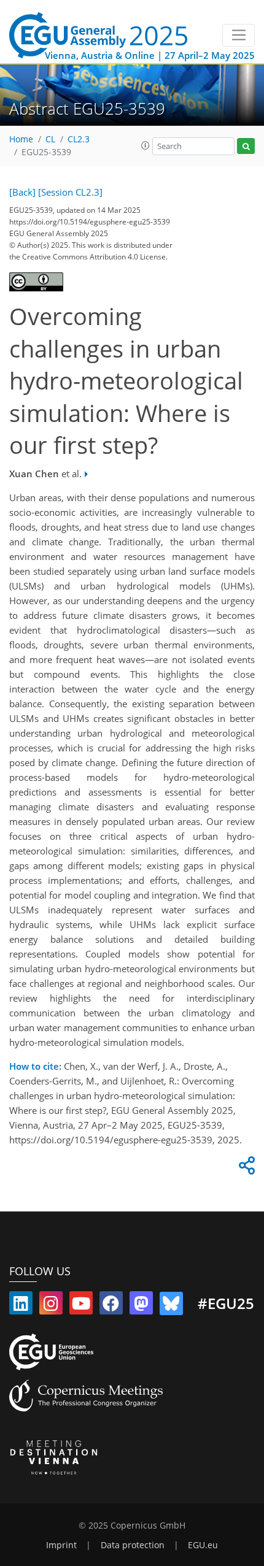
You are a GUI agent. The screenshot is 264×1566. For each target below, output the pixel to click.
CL (50, 139)
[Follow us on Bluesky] (171, 1306)
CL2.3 (79, 139)
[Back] (22, 192)
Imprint (61, 1545)
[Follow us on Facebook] (111, 1306)
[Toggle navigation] (238, 35)
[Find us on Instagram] (51, 1306)
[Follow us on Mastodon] (141, 1306)
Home (21, 139)
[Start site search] (246, 146)
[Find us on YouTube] (81, 1306)
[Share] (245, 1168)
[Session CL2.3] (70, 192)
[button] (145, 145)
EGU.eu (203, 1545)
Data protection (133, 1545)
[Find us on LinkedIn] (21, 1306)
